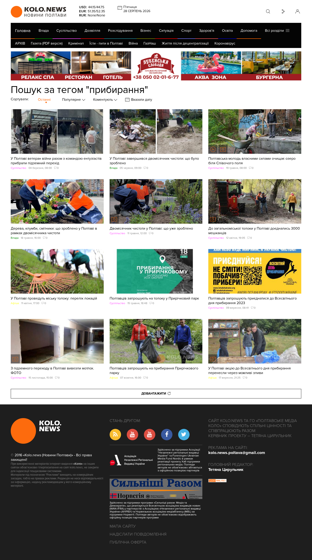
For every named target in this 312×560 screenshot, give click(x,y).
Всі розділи (275, 30)
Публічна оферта (128, 542)
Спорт (186, 30)
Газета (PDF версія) (47, 43)
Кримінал (76, 43)
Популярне (72, 99)
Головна (22, 30)
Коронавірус (224, 43)
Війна (133, 43)
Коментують (103, 99)
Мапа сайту (123, 526)
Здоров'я (206, 30)
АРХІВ (20, 43)
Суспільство (66, 30)
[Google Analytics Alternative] (217, 481)
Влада (44, 30)
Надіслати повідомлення (138, 534)
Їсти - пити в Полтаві (106, 43)
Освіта (227, 30)
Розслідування (120, 30)
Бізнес (145, 30)
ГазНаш (149, 43)
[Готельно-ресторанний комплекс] (156, 65)
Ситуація (166, 30)
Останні (44, 99)
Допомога (249, 30)
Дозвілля (92, 30)
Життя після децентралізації (185, 43)
